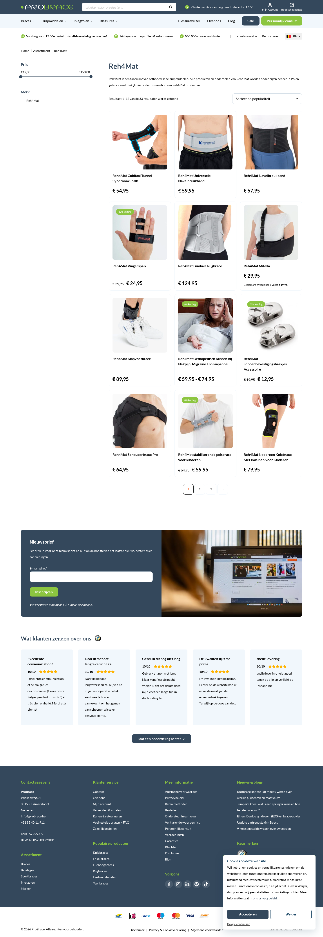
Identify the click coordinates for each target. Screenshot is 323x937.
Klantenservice (246, 36)
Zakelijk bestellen (105, 828)
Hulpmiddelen (52, 21)
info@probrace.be (33, 816)
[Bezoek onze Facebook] (169, 884)
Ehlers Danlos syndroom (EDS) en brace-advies (269, 816)
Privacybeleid (174, 798)
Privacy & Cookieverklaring (167, 930)
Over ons (214, 21)
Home (25, 51)
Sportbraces (29, 876)
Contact (98, 791)
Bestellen (171, 810)
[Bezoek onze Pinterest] (197, 884)
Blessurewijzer (189, 21)
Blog (231, 21)
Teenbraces (100, 883)
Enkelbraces (101, 859)
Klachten (171, 847)
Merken (26, 888)
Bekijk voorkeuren (238, 924)
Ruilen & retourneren (107, 816)
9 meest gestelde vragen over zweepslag (264, 828)
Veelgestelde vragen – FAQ (111, 822)
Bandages (27, 870)
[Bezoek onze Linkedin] (187, 884)
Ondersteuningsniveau (180, 816)
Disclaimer (172, 853)
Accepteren (248, 914)
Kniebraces (100, 852)
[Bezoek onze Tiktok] (206, 884)
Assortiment (41, 51)
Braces (26, 21)
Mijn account (102, 804)
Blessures (107, 21)
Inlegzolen (81, 21)
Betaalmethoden (176, 804)
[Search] (170, 7)
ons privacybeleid (265, 898)
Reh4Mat (32, 100)
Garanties (171, 841)
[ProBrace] (47, 7)
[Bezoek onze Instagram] (178, 884)
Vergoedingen (174, 835)
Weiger (291, 914)
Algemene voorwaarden (181, 791)
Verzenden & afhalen (107, 810)
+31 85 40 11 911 (33, 822)
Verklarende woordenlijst (182, 822)
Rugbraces (100, 871)
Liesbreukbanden (104, 877)
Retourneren (270, 36)
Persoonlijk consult (178, 828)
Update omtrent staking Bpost (257, 822)
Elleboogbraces (103, 865)
